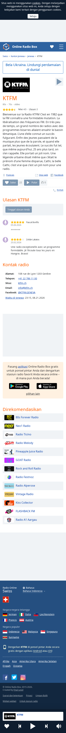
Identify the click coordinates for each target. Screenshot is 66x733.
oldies (17, 104)
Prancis (13, 620)
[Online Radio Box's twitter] (14, 677)
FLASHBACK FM (25, 511)
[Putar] (59, 82)
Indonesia (14, 631)
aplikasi (23, 366)
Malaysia (33, 631)
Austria (29, 620)
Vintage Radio (25, 494)
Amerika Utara (27, 661)
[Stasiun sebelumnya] (20, 726)
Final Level (18, 689)
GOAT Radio (23, 460)
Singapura (52, 631)
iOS (50, 650)
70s (10, 104)
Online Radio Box (24, 47)
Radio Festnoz (25, 477)
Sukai (13, 182)
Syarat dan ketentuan (13, 695)
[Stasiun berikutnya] (46, 726)
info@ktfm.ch (25, 287)
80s (4, 104)
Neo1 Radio (23, 426)
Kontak (60, 190)
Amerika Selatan (47, 661)
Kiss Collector (24, 502)
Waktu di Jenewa (14, 297)
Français (10, 175)
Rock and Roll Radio (28, 468)
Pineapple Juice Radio (29, 451)
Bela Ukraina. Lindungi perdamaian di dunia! (33, 67)
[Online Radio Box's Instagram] (23, 677)
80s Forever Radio (27, 417)
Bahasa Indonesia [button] (32, 591)
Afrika (6, 661)
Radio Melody (24, 443)
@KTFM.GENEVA (26, 292)
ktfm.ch (22, 283)
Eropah (6, 665)
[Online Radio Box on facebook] (5, 677)
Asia (14, 661)
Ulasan (32, 109)
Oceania (17, 665)
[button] (33, 726)
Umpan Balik (42, 695)
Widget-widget (9, 701)
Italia (28, 614)
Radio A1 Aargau (26, 520)
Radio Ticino (23, 434)
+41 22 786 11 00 (27, 278)
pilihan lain (33, 394)
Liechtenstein (47, 614)
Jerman (13, 614)
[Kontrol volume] (59, 726)
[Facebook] (57, 175)
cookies (36, 3)
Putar (34, 182)
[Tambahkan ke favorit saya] (7, 726)
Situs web (43, 175)
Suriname (14, 637)
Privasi (29, 695)
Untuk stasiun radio (28, 701)
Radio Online (10, 589)
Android (37, 650)
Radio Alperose (25, 485)
